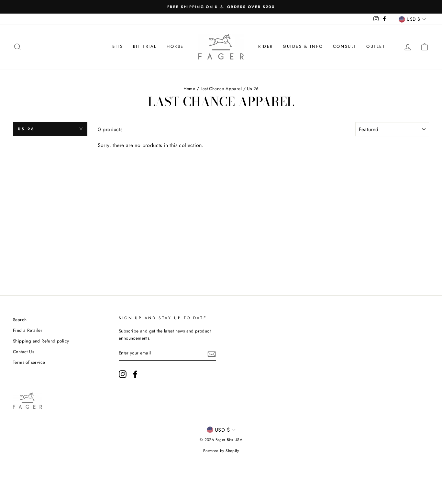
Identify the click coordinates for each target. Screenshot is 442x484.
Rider (265, 46)
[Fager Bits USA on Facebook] (135, 374)
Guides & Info (303, 46)
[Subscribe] (211, 353)
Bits (117, 46)
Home (189, 88)
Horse (175, 46)
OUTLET (375, 46)
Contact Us (23, 351)
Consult (345, 46)
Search (20, 319)
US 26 (26, 129)
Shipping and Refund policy (41, 341)
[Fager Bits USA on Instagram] (123, 374)
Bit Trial (145, 46)
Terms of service (29, 362)
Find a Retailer (27, 330)
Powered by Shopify (221, 451)
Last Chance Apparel (221, 88)
